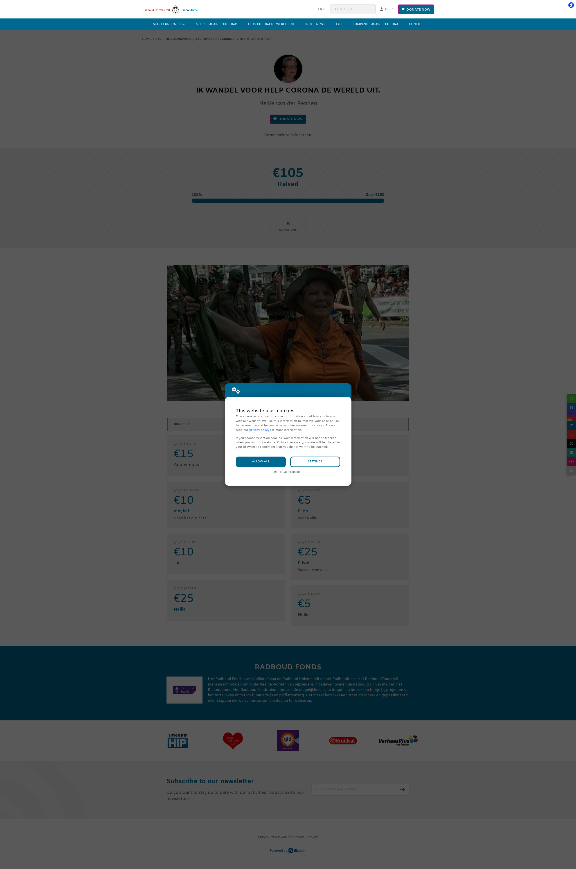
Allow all (261, 462)
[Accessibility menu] (571, 5)
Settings (315, 462)
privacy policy (259, 430)
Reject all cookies (288, 472)
